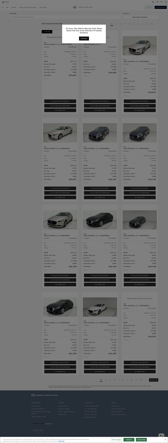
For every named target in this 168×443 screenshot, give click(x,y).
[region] (84, 440)
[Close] (165, 440)
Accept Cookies (141, 439)
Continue (84, 38)
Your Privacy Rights (116, 439)
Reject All (129, 439)
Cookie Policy (61, 441)
